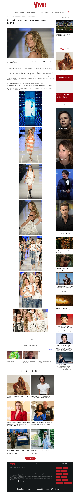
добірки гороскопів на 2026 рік (64, 71)
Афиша (64, 291)
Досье (65, 104)
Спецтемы (64, 477)
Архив (12, 16)
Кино (58, 477)
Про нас (19, 463)
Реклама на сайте (33, 463)
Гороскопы (59, 483)
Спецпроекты (64, 17)
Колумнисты (68, 483)
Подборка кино (65, 233)
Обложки (65, 480)
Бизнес (58, 480)
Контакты (25, 463)
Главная (8, 16)
